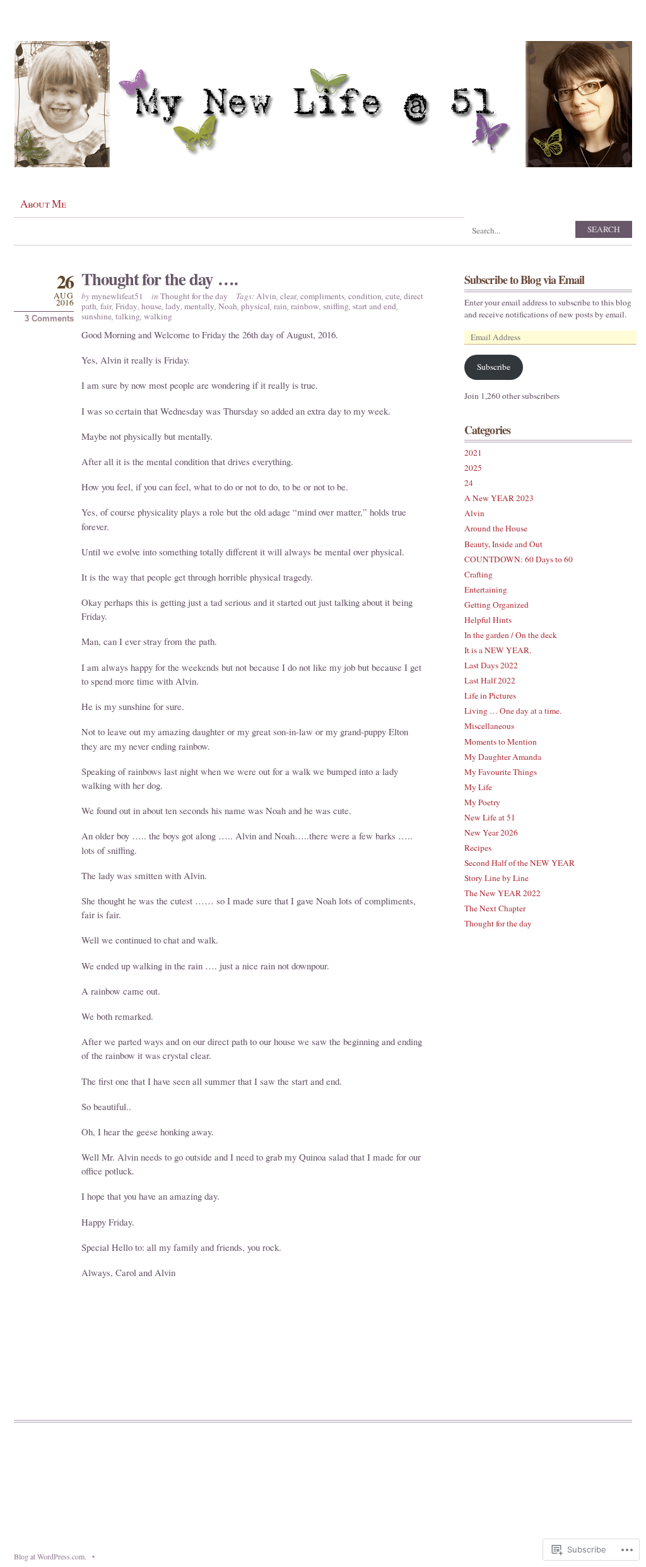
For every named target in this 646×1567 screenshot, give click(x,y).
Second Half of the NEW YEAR (519, 862)
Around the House (495, 528)
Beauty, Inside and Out (503, 544)
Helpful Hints (488, 619)
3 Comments (49, 318)
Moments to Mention (500, 741)
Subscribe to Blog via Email (524, 279)
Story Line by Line (496, 878)
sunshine (96, 316)
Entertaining (485, 589)
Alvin (266, 296)
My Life (478, 787)
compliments (322, 296)
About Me (43, 203)
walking (158, 316)
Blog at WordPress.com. (50, 1556)
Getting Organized (496, 604)
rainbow (305, 306)
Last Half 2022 (489, 680)
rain (280, 306)
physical (255, 306)
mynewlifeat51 (117, 296)
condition (365, 296)
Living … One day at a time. (512, 710)
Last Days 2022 (491, 665)
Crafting (478, 574)
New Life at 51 (489, 817)
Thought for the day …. (159, 278)
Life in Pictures (490, 695)
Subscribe (493, 366)
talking (127, 316)
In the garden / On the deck (510, 635)
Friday (126, 306)
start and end (374, 306)
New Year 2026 (491, 832)
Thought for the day (194, 296)
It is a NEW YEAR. (497, 650)
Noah (227, 306)
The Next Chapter (495, 908)
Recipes (477, 847)
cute (392, 296)
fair (106, 306)
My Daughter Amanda (502, 756)
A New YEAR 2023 (499, 498)
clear (288, 296)
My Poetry (482, 802)
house (151, 306)
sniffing (336, 306)
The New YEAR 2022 (502, 893)
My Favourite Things (500, 772)
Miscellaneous (489, 725)
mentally (199, 306)
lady (172, 306)
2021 (473, 452)
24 (468, 482)
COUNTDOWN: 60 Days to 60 (518, 559)
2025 (473, 467)
